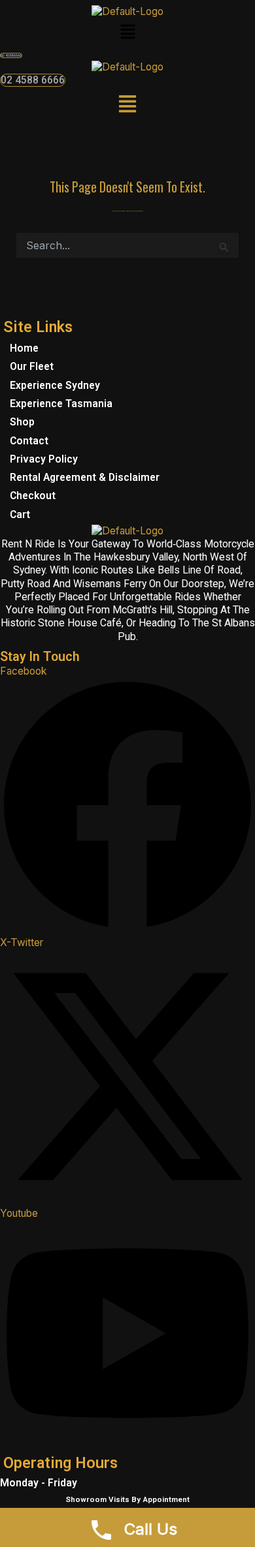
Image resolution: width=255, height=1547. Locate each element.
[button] (127, 33)
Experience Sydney (55, 385)
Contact (29, 441)
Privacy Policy (44, 459)
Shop (22, 422)
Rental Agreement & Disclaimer (85, 477)
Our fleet (32, 367)
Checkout (33, 496)
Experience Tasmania (61, 404)
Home (24, 348)
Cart (20, 515)
